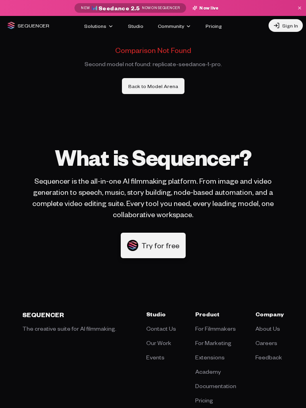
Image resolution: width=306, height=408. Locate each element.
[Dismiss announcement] (299, 8)
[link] (153, 86)
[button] (153, 245)
